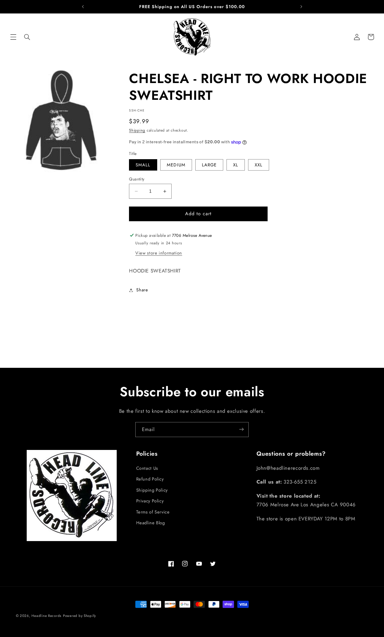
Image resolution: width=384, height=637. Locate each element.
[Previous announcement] (82, 6)
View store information (158, 253)
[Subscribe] (241, 429)
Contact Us (147, 468)
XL (235, 165)
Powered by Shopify (79, 615)
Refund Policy (150, 479)
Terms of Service (153, 512)
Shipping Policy (152, 490)
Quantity (136, 179)
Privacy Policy (150, 501)
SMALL (143, 165)
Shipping (137, 130)
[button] (13, 37)
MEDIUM (176, 165)
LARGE (209, 165)
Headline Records (47, 615)
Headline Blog (150, 522)
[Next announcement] (301, 6)
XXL (258, 165)
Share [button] (142, 290)
